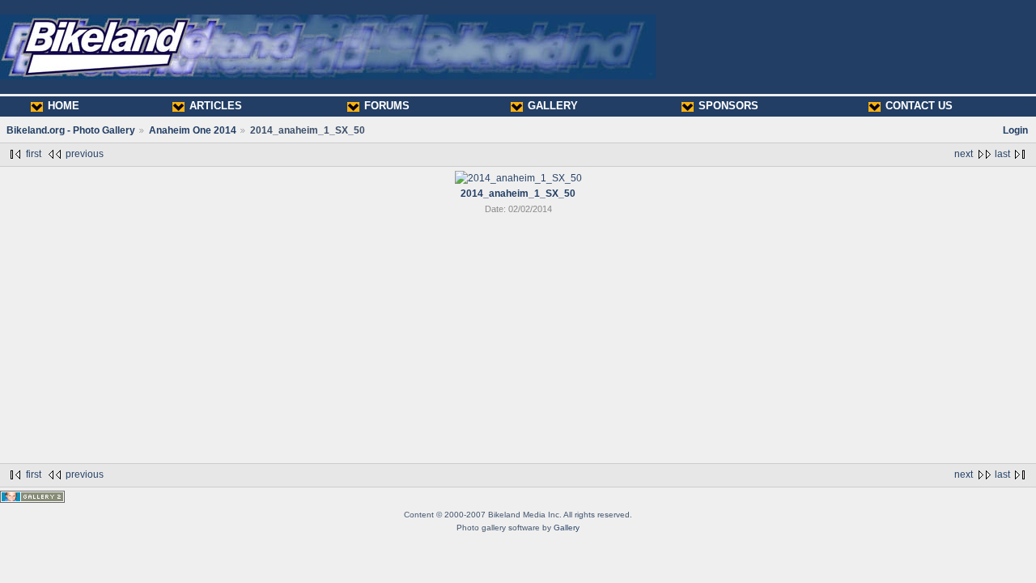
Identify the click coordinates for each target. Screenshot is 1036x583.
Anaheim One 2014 (192, 130)
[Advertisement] (518, 341)
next (963, 154)
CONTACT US (919, 106)
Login (1015, 130)
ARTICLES (215, 106)
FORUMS (387, 106)
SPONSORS (728, 106)
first (33, 154)
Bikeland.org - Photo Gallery (70, 130)
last (1002, 154)
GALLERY (553, 106)
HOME (63, 106)
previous (85, 154)
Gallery (567, 527)
